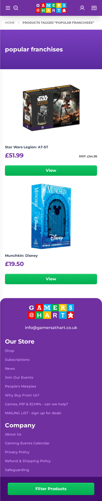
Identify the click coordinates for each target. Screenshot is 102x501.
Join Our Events (19, 377)
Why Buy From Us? (22, 395)
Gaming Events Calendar (27, 443)
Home (10, 22)
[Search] (16, 8)
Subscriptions (17, 359)
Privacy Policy (17, 452)
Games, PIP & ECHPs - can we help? (36, 404)
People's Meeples (20, 386)
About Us (13, 434)
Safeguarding (17, 470)
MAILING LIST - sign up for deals (33, 413)
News (10, 368)
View (51, 170)
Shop (9, 351)
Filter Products (51, 488)
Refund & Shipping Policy (28, 461)
